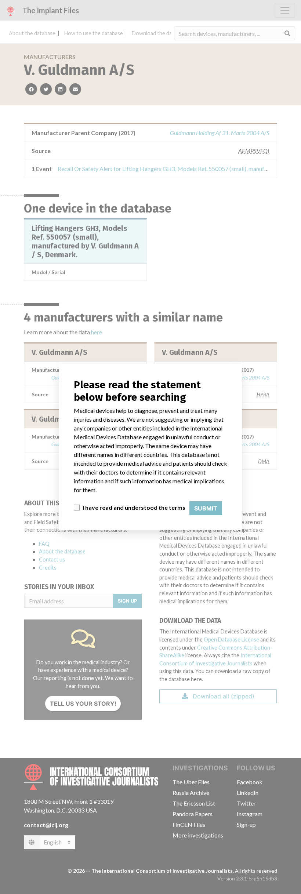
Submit (205, 508)
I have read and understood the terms (134, 507)
